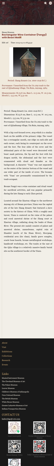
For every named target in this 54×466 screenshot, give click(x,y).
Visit (4, 347)
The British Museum (10, 398)
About (4, 343)
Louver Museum (8, 388)
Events (5, 364)
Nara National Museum (11, 395)
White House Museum (10, 402)
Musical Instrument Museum (13, 378)
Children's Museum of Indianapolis (15, 392)
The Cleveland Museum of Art (13, 381)
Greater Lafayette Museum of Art (15, 405)
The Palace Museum (9, 385)
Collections (7, 356)
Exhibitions (7, 351)
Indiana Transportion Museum (14, 409)
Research (6, 360)
